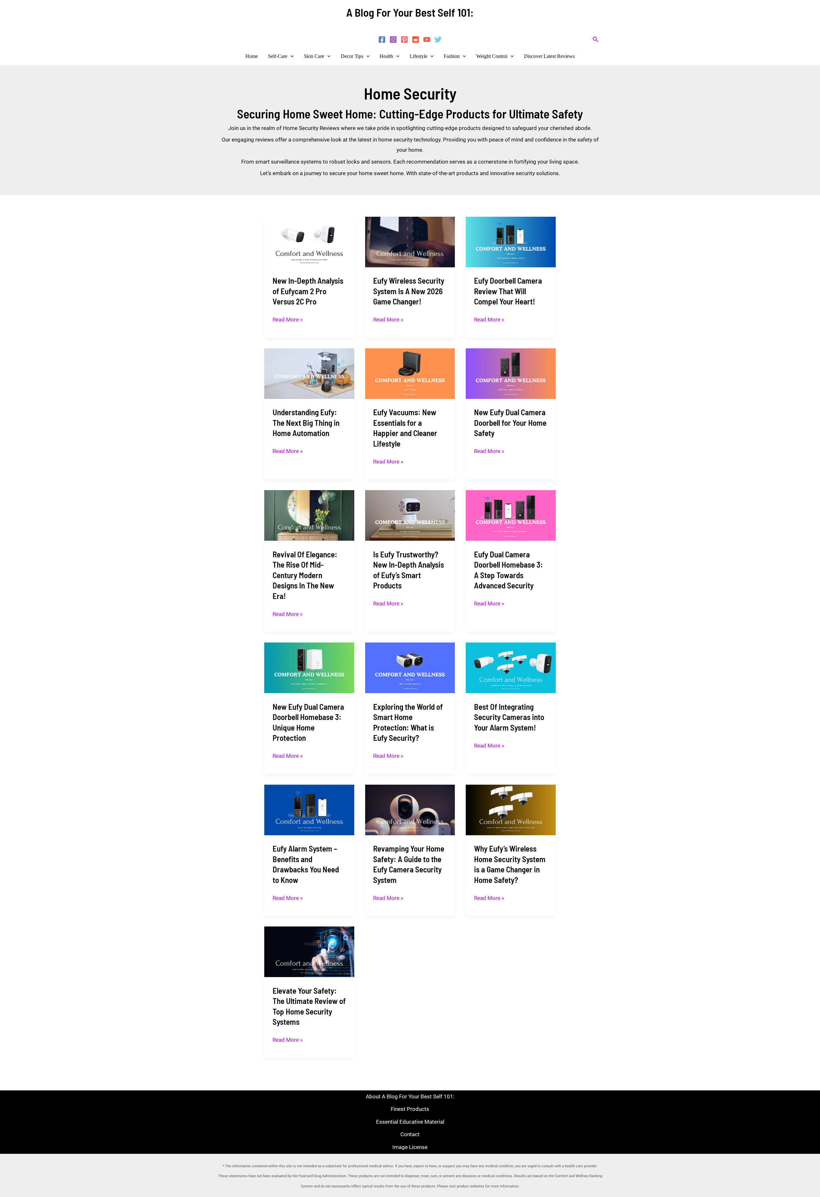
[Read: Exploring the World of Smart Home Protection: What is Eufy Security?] (410, 667)
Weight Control (491, 56)
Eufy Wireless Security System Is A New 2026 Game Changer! (408, 291)
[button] (596, 39)
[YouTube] (426, 39)
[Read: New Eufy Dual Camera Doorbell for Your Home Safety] (511, 373)
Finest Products (410, 1109)
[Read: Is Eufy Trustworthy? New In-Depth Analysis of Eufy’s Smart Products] (410, 515)
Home (251, 56)
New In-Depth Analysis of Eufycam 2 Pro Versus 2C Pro (308, 291)
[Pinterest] (404, 39)
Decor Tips (352, 56)
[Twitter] (438, 39)
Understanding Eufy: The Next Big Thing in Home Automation (306, 422)
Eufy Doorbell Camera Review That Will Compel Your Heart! (508, 291)
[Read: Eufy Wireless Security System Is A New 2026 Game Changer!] (410, 241)
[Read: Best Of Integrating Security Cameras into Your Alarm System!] (511, 667)
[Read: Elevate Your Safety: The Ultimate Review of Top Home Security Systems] (309, 951)
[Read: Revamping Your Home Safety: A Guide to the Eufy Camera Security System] (410, 809)
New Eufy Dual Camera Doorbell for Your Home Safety (510, 422)
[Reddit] (415, 39)
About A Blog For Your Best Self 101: (410, 1096)
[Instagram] (393, 39)
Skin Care (314, 56)
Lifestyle (418, 56)
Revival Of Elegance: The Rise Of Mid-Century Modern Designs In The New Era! (305, 575)
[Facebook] (382, 39)
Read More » (288, 320)
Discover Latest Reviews (549, 56)
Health (386, 56)
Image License (410, 1147)
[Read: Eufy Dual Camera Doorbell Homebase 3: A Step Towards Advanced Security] (511, 515)
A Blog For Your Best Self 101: (410, 12)
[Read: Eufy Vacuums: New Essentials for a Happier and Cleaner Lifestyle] (410, 373)
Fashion (452, 56)
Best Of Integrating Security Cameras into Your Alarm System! (509, 717)
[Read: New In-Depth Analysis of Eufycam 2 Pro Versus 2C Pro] (309, 241)
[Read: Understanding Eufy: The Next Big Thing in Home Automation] (309, 373)
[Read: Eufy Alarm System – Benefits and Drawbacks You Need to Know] (309, 809)
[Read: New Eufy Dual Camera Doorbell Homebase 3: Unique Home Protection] (309, 667)
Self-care (277, 56)
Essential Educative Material (410, 1122)
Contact (410, 1134)
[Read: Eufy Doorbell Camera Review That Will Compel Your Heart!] (511, 241)
